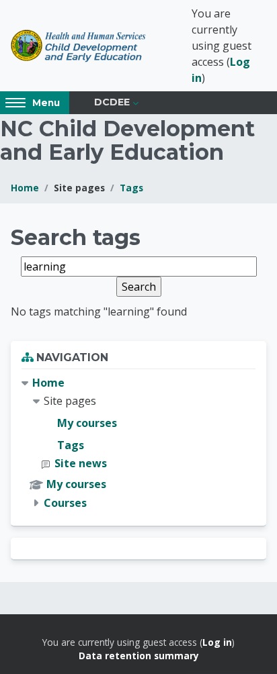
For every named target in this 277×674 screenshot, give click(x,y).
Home (25, 187)
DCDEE (112, 102)
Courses (65, 502)
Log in (217, 642)
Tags (131, 187)
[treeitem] (138, 443)
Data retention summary (139, 655)
